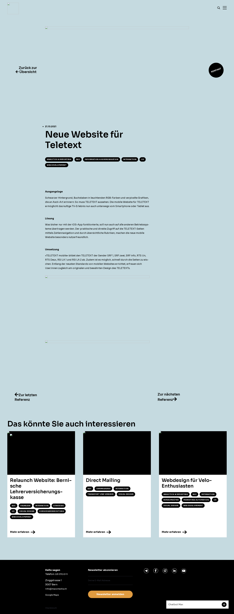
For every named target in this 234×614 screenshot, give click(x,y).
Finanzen (25, 506)
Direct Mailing (103, 480)
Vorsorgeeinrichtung (51, 511)
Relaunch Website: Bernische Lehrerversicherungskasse (41, 488)
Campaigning (103, 489)
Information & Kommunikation (101, 159)
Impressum (51, 608)
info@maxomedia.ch (56, 588)
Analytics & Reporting (59, 159)
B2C (78, 159)
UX (142, 159)
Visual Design (26, 511)
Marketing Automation (196, 500)
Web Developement (56, 165)
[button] (26, 70)
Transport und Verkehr (101, 494)
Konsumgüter (171, 500)
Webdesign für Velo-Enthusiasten (187, 483)
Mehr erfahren (20, 531)
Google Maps (52, 595)
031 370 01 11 (61, 574)
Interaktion (129, 159)
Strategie (58, 506)
